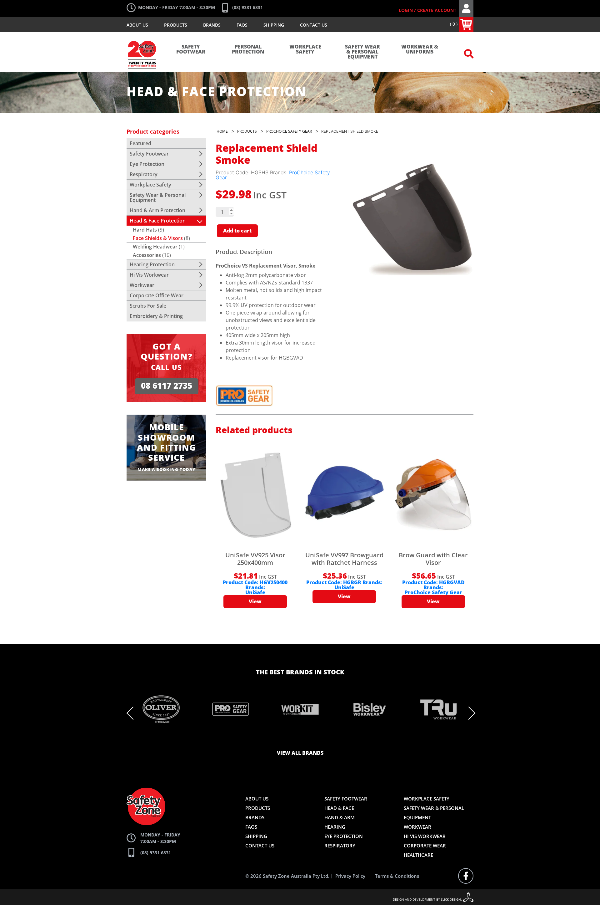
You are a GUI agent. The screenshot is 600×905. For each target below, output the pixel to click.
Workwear (142, 285)
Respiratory (144, 174)
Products (175, 25)
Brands (212, 25)
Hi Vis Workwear (149, 274)
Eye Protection (147, 164)
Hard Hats (145, 229)
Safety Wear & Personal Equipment (362, 52)
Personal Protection (248, 49)
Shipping (273, 25)
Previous (133, 713)
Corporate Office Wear (156, 295)
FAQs (242, 25)
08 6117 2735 (166, 386)
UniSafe (255, 593)
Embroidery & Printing (156, 316)
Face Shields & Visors (158, 238)
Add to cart (237, 231)
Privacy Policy (350, 876)
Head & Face (339, 808)
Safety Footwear (190, 49)
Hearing (334, 827)
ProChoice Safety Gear (433, 593)
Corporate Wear (425, 845)
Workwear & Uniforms (419, 49)
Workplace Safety (305, 49)
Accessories (147, 255)
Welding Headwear (155, 246)
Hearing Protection (152, 264)
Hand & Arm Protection (157, 210)
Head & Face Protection (158, 220)
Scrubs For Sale (148, 305)
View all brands (300, 753)
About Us (137, 25)
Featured (140, 143)
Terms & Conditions (397, 876)
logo (142, 37)
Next (468, 713)
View (255, 602)
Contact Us (313, 25)
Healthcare (418, 855)
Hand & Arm (339, 817)
